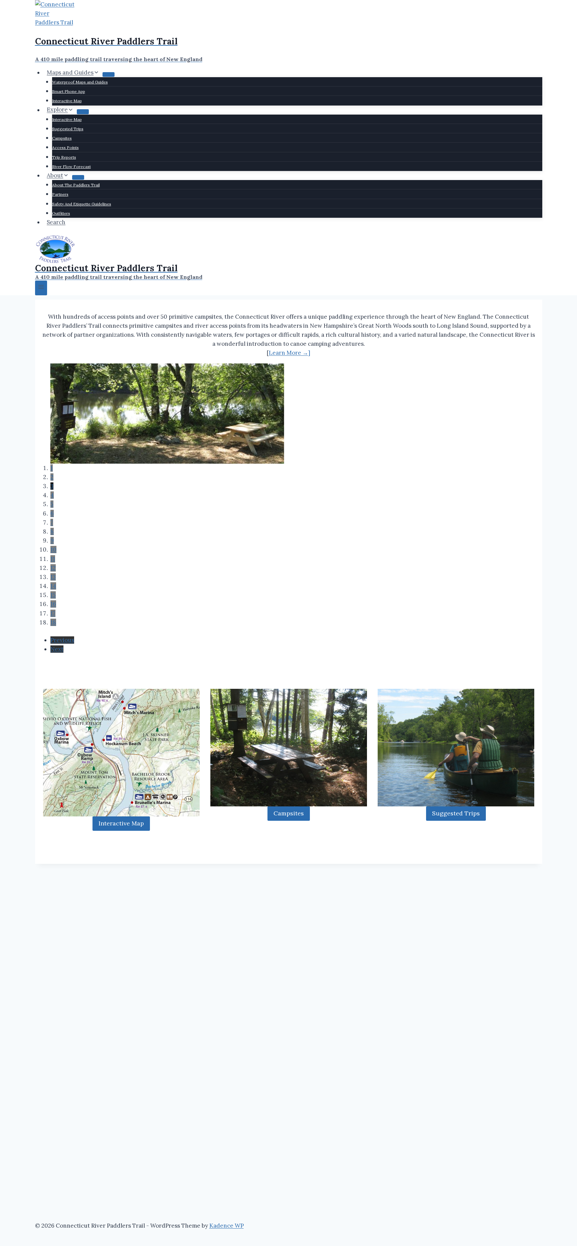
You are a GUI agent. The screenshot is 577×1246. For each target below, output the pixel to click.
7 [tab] (51, 522)
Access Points (65, 147)
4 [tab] (52, 495)
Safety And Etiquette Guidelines (81, 203)
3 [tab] (51, 486)
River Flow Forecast (71, 166)
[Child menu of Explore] (83, 111)
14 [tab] (53, 586)
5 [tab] (51, 504)
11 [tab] (52, 559)
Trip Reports (64, 157)
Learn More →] (289, 352)
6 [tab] (52, 513)
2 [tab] (51, 477)
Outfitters (61, 213)
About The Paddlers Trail (76, 184)
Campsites (62, 138)
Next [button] (56, 649)
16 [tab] (53, 604)
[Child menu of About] (78, 177)
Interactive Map (67, 100)
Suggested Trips (67, 128)
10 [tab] (53, 549)
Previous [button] (62, 640)
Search (56, 222)
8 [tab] (52, 531)
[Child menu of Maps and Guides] (109, 74)
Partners (60, 194)
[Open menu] (41, 288)
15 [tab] (53, 595)
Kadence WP (226, 1225)
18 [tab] (53, 622)
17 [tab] (52, 613)
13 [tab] (53, 577)
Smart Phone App (68, 91)
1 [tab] (51, 468)
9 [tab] (52, 540)
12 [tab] (53, 568)
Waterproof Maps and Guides (80, 82)
